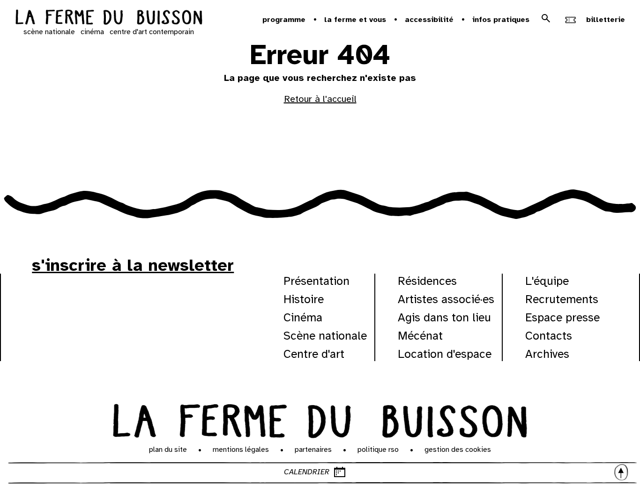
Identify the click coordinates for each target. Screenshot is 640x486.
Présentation (316, 281)
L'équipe (547, 281)
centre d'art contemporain (152, 31)
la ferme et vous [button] (355, 19)
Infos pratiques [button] (500, 19)
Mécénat (420, 335)
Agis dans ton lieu (444, 317)
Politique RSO (378, 449)
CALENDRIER (306, 472)
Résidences (427, 281)
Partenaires (313, 449)
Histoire (303, 299)
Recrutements (561, 299)
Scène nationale (325, 335)
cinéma (92, 31)
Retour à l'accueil (320, 99)
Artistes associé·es (446, 299)
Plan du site (168, 449)
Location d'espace (444, 354)
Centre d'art (313, 354)
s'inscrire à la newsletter (133, 265)
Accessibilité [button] (429, 19)
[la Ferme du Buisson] (320, 419)
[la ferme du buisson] (108, 18)
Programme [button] (283, 19)
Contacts (548, 335)
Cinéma (302, 317)
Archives (547, 354)
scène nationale (49, 31)
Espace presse (562, 317)
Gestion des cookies (457, 449)
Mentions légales (241, 449)
